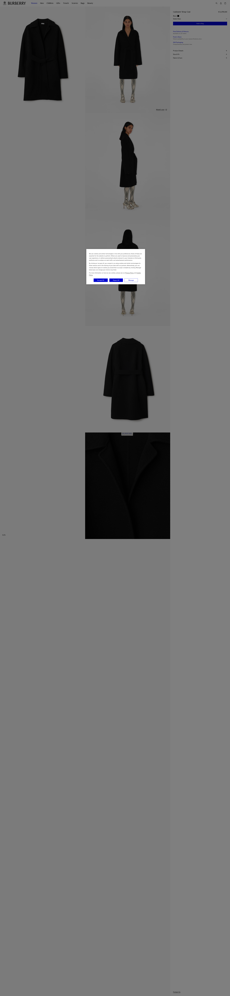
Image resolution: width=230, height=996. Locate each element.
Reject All (116, 280)
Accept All (100, 280)
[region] (115, 266)
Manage (131, 280)
